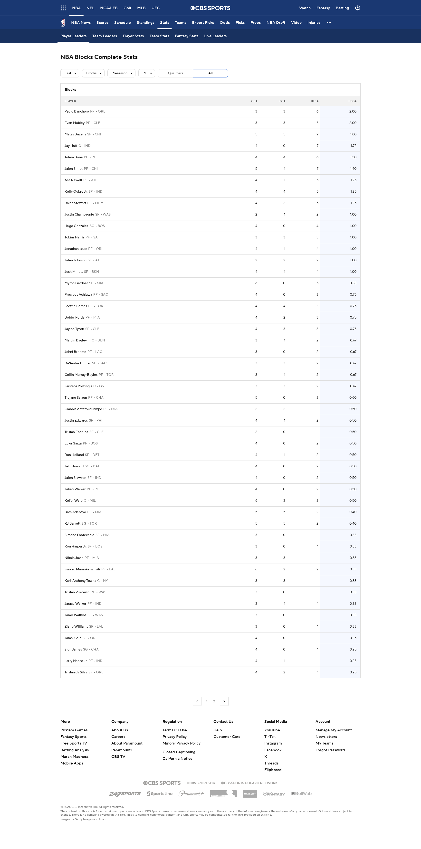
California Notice (177, 758)
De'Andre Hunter (78, 363)
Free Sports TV (73, 743)
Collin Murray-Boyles (81, 375)
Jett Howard (74, 466)
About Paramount (127, 743)
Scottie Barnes (76, 306)
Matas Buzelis (75, 134)
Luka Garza (73, 443)
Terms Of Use (175, 730)
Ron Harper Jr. (75, 546)
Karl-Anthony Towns (80, 581)
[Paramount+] (191, 792)
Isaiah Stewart (75, 203)
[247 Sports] (125, 792)
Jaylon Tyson (74, 329)
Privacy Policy (175, 736)
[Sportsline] (160, 793)
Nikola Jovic (74, 558)
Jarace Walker (75, 604)
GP (253, 101)
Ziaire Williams (76, 626)
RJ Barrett (72, 523)
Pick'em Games (73, 730)
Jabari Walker (75, 489)
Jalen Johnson (75, 260)
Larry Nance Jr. (76, 661)
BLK (313, 101)
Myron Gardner (76, 283)
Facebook (272, 750)
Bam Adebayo (75, 512)
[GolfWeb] (301, 793)
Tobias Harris (74, 237)
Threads (271, 763)
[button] (63, 8)
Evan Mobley (75, 123)
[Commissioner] (223, 792)
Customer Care (226, 736)
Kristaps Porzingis (78, 386)
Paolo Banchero (77, 111)
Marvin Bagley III (77, 340)
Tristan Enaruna (76, 432)
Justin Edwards (76, 420)
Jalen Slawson (75, 478)
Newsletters (326, 736)
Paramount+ (122, 750)
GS (281, 101)
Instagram (273, 743)
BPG (351, 101)
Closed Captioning (179, 752)
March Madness (74, 756)
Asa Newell (73, 180)
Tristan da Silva (76, 672)
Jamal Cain (73, 638)
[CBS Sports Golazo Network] (249, 782)
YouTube (272, 730)
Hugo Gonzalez (76, 226)
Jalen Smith (74, 169)
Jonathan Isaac (76, 249)
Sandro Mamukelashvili (82, 569)
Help (217, 730)
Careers (118, 736)
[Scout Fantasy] (274, 793)
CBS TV (118, 756)
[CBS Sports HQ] (201, 782)
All (210, 73)
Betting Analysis (74, 750)
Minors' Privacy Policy (182, 743)
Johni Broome (75, 352)
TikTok (270, 736)
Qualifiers (175, 73)
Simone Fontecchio (79, 535)
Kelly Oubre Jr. (76, 191)
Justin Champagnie (79, 214)
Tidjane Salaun (76, 398)
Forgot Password (330, 750)
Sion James (73, 649)
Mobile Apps (71, 763)
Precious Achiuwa (78, 294)
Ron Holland (74, 455)
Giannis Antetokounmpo (83, 409)
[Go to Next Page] (224, 701)
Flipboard (273, 769)
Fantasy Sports (73, 736)
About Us (119, 730)
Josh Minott (74, 272)
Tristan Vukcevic (77, 592)
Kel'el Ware (74, 501)
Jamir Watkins (75, 615)
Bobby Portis (74, 317)
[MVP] (250, 791)
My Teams (324, 743)
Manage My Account (334, 730)
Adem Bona (74, 157)
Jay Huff (71, 146)
